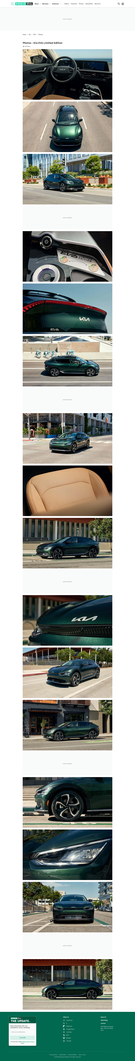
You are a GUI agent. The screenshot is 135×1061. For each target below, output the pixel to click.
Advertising (104, 1020)
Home (24, 34)
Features (55, 4)
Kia (30, 34)
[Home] (24, 4)
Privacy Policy (26, 1041)
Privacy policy (53, 1054)
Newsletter (89, 4)
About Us (103, 1017)
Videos (66, 4)
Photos (81, 4)
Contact (103, 1023)
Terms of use (82, 1054)
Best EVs (98, 4)
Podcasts (74, 4)
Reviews (45, 4)
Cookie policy (62, 1054)
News (37, 4)
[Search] (119, 4)
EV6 (34, 34)
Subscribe (22, 1037)
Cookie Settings (72, 1054)
